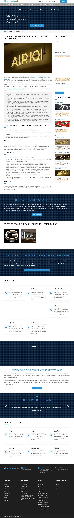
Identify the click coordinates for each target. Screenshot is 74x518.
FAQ (45, 1)
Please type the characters (60, 83)
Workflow (41, 1)
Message (57, 64)
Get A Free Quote (37, 214)
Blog (49, 1)
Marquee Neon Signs (60, 119)
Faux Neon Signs (59, 102)
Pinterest (57, 484)
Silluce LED (7, 491)
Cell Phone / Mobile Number (60, 52)
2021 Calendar (25, 490)
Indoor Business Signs (43, 499)
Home (6, 31)
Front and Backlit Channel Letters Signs (61, 167)
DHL (6, 497)
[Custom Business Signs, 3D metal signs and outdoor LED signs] (11, 1)
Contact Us (41, 488)
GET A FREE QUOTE (37, 25)
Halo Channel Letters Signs (44, 506)
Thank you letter (25, 491)
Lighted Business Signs (43, 493)
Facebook (58, 488)
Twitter (57, 486)
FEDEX (6, 500)
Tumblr (57, 490)
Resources (41, 491)
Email (56, 47)
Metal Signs (51, 4)
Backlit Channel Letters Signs (61, 137)
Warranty (41, 490)
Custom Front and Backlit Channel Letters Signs (37, 270)
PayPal (6, 495)
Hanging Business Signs (43, 502)
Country (56, 59)
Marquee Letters (42, 4)
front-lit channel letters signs (35, 77)
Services (40, 486)
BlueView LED (8, 490)
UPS (6, 499)
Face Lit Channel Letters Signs (45, 509)
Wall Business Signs (43, 504)
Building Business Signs (43, 500)
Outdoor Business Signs (43, 497)
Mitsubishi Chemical (9, 486)
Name (56, 41)
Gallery (53, 1)
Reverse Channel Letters (43, 508)
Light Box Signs (31, 4)
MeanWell (7, 488)
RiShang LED (7, 493)
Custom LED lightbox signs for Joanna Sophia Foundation (27, 496)
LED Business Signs (43, 495)
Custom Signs (63, 1)
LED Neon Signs (9, 4)
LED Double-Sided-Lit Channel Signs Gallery (17, 89)
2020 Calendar (25, 493)
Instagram (58, 491)
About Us (41, 484)
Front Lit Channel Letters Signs (62, 152)
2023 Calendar (25, 486)
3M (6, 484)
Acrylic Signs (60, 4)
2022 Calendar (25, 488)
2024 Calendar (25, 484)
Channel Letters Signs (20, 4)
